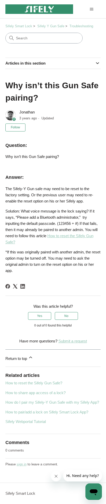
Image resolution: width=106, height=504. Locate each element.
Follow (15, 127)
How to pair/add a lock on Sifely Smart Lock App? (46, 412)
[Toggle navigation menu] (91, 9)
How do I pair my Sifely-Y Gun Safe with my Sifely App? (52, 402)
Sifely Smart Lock (18, 26)
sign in (21, 464)
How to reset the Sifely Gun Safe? (33, 383)
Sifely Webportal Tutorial (25, 421)
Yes (39, 316)
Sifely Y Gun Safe (50, 26)
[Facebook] (7, 286)
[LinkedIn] (22, 286)
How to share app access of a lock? (35, 393)
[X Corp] (15, 286)
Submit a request (72, 341)
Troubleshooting (81, 26)
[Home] (39, 9)
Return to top (16, 358)
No (66, 316)
